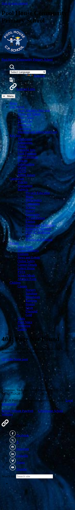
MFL (29, 236)
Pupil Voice (25, 322)
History (30, 211)
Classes (22, 286)
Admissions (25, 142)
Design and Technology (41, 225)
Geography (33, 214)
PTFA (21, 272)
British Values (26, 175)
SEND (22, 171)
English (30, 221)
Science (30, 207)
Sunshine (31, 293)
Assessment (25, 185)
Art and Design (35, 218)
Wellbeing (24, 325)
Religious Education (38, 228)
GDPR (22, 167)
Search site (8, 476)
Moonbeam (33, 297)
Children (15, 282)
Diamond (31, 311)
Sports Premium (28, 157)
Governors (24, 128)
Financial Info (26, 150)
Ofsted (22, 146)
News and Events (29, 257)
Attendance (25, 139)
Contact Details (27, 264)
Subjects (23, 189)
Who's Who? (26, 117)
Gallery (22, 329)
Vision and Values (29, 114)
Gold (29, 315)
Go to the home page (15, 359)
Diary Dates (25, 246)
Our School (17, 106)
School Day (25, 121)
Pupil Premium (27, 153)
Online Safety (26, 261)
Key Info (15, 135)
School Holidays (28, 250)
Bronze (30, 304)
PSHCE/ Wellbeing (38, 232)
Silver (29, 307)
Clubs (21, 318)
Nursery (31, 289)
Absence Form (27, 279)
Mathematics (34, 200)
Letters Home (26, 268)
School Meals (26, 275)
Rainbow (31, 300)
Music (29, 196)
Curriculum (17, 178)
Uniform (23, 254)
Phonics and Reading (39, 239)
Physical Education (38, 193)
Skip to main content (15, 3)
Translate (39, 75)
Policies (22, 160)
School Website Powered (17, 411)
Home (13, 103)
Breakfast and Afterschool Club (37, 132)
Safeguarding (26, 164)
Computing (33, 203)
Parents (14, 243)
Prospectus (24, 124)
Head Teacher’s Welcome (34, 110)
